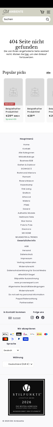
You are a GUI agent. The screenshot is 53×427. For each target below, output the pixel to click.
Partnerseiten (26, 302)
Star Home (26, 221)
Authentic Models (26, 213)
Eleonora (26, 229)
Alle (48, 72)
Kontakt (26, 148)
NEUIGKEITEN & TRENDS (26, 237)
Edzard (26, 209)
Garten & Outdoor (26, 164)
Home (26, 144)
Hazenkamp (26, 184)
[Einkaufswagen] (42, 12)
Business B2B (26, 160)
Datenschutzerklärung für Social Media (26, 270)
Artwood (26, 197)
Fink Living (26, 188)
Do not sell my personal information (26, 294)
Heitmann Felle (26, 217)
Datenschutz (26, 254)
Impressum (26, 258)
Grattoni (27, 192)
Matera (26, 200)
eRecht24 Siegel (26, 274)
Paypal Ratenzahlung (26, 298)
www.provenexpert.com (26, 282)
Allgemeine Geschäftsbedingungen (26, 286)
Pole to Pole (26, 225)
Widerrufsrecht (26, 266)
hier (27, 54)
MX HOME (26, 233)
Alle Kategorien (26, 152)
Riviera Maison (26, 180)
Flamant (26, 176)
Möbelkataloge (26, 156)
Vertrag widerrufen (26, 262)
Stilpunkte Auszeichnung (26, 278)
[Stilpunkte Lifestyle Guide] (26, 414)
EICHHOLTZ (26, 168)
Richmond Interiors (26, 172)
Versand (26, 250)
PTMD (26, 205)
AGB (26, 246)
